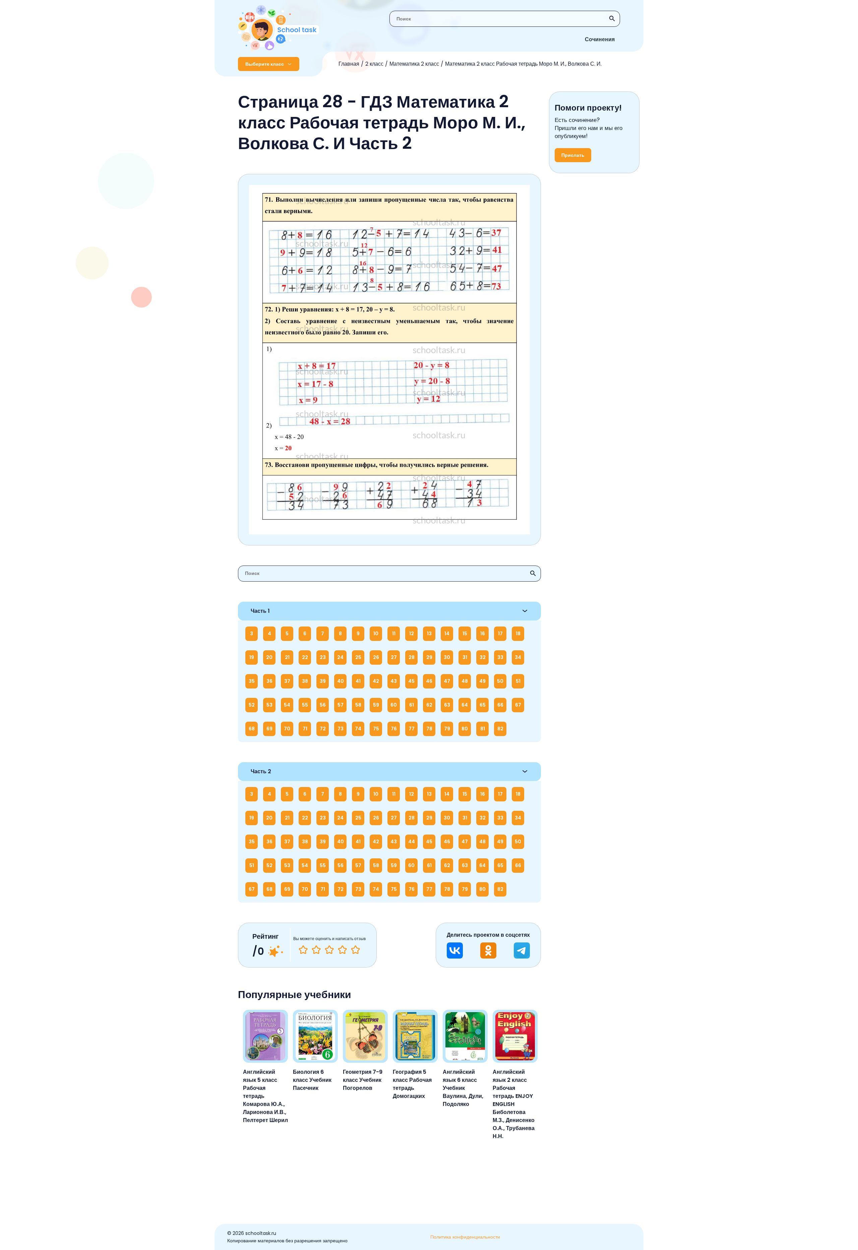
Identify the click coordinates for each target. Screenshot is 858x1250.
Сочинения (600, 39)
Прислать (573, 155)
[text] (355, 949)
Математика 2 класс (414, 64)
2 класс (374, 64)
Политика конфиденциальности (465, 1237)
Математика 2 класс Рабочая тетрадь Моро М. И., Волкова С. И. (523, 64)
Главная (349, 64)
